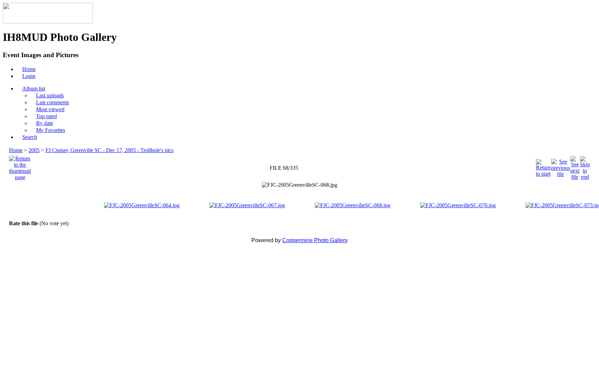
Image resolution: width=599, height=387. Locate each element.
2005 (34, 150)
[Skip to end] (585, 166)
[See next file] (575, 166)
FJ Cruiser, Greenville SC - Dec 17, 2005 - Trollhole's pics (109, 150)
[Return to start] (543, 166)
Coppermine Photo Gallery (315, 240)
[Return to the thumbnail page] (20, 166)
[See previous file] (560, 166)
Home (16, 150)
